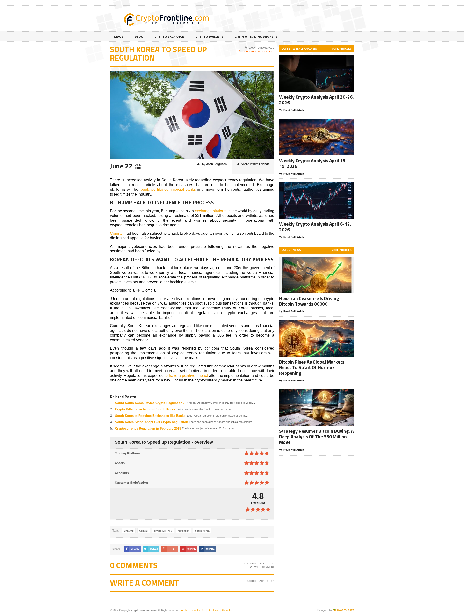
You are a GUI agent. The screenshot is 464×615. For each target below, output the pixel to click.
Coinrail (116, 233)
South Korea (202, 530)
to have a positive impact (186, 375)
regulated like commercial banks (167, 189)
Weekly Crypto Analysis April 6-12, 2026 (315, 226)
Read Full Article (293, 110)
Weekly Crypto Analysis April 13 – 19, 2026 (314, 163)
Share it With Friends (255, 164)
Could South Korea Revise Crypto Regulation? (149, 403)
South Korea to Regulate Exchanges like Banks (150, 415)
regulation (183, 530)
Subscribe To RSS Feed (258, 51)
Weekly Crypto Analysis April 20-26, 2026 (316, 99)
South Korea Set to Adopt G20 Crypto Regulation (151, 422)
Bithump (129, 530)
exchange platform (210, 211)
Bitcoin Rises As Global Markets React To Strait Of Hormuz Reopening (311, 367)
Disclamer (214, 610)
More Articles (342, 48)
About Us (227, 610)
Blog (139, 36)
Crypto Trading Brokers (256, 36)
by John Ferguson (214, 164)
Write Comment (264, 567)
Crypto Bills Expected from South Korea (145, 409)
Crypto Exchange (169, 36)
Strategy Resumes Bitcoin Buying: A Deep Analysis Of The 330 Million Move (316, 436)
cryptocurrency (163, 530)
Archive (185, 610)
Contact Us (199, 610)
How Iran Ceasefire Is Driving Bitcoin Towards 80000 (309, 301)
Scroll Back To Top (260, 563)
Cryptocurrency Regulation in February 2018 (148, 428)
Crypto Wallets (209, 36)
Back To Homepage (261, 47)
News (118, 36)
